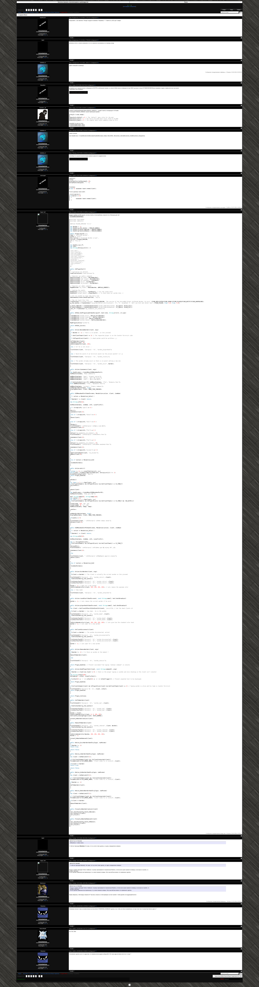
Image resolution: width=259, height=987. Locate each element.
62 (98, 40)
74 (96, 928)
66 (96, 130)
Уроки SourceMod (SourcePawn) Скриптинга (49, 12)
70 (95, 838)
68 (96, 175)
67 (96, 153)
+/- (46, 35)
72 (95, 883)
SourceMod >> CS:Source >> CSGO (30, 12)
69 (96, 212)
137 (44, 57)
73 (96, 906)
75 (96, 951)
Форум (19, 12)
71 (95, 860)
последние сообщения (129, 6)
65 (95, 107)
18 (44, 900)
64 (95, 85)
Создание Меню (63, 12)
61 (98, 17)
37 (44, 80)
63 (98, 62)
